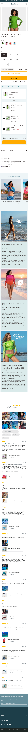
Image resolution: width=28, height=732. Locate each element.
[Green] (3, 43)
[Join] (25, 703)
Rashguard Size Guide (7, 69)
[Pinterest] (4, 724)
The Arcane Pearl (7, 729)
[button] (6, 416)
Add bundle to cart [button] (14, 142)
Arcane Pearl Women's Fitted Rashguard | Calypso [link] (15, 91)
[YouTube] (10, 724)
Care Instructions (6, 153)
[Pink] (7, 43)
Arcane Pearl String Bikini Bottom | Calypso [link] (16, 115)
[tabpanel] (14, 559)
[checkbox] (5, 438)
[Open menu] (3, 4)
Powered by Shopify (20, 729)
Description (4, 147)
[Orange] (11, 43)
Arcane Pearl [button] (4, 711)
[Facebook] (1, 724)
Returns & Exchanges (7, 150)
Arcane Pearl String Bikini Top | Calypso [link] (17, 126)
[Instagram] (7, 724)
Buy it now (14, 78)
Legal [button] (2, 715)
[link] (5, 94)
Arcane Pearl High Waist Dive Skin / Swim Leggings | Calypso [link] (18, 104)
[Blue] (14, 43)
